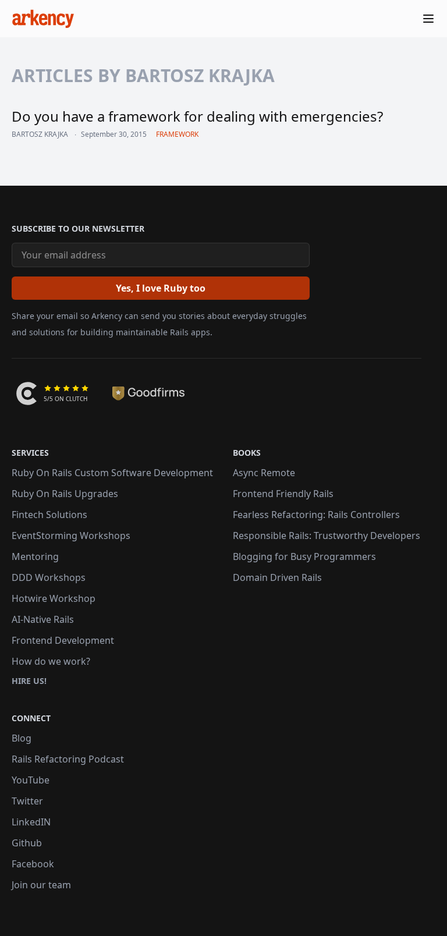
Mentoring (35, 556)
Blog (21, 738)
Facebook (33, 863)
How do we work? (51, 661)
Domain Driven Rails (277, 577)
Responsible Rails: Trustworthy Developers (326, 535)
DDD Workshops (49, 577)
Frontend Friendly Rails (283, 493)
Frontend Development (63, 640)
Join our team (41, 884)
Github (27, 842)
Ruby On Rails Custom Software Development (112, 472)
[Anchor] (6, 229)
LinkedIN (31, 822)
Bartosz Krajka (40, 134)
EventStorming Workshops (71, 535)
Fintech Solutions (49, 514)
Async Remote (264, 472)
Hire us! (29, 680)
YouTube (30, 780)
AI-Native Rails (43, 619)
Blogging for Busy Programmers (304, 556)
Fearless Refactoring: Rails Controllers (316, 514)
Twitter (27, 801)
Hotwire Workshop (53, 598)
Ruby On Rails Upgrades (65, 493)
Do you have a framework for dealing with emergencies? (197, 116)
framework (177, 134)
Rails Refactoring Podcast (68, 759)
